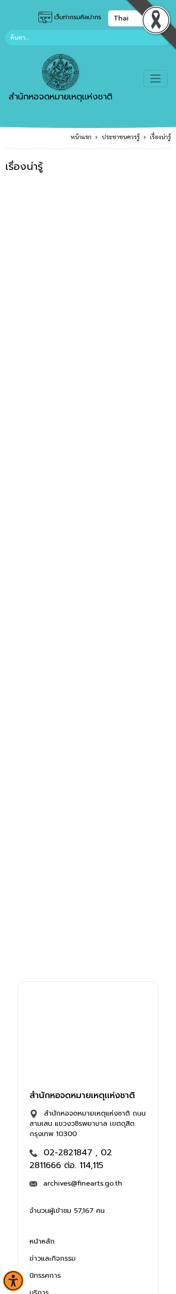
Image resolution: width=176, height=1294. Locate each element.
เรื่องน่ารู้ (160, 136)
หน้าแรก (80, 136)
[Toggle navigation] (155, 78)
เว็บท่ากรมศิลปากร (76, 17)
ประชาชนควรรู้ (121, 136)
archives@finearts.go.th (82, 1183)
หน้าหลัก (42, 1241)
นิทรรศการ (45, 1276)
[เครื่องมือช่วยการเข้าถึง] (13, 1281)
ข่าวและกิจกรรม (52, 1258)
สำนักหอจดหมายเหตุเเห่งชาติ (60, 96)
